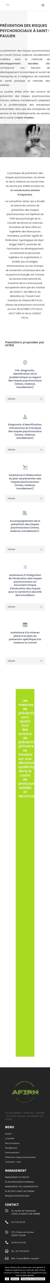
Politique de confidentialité (33, 1279)
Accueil (8, 1133)
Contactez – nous (13, 1161)
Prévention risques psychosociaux (20, 1157)
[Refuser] (46, 1273)
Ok (7, 1279)
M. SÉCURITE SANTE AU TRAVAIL (20, 1191)
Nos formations (12, 1143)
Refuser (15, 1279)
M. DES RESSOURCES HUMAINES (19, 1181)
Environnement (12, 1152)
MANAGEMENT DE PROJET (17, 1177)
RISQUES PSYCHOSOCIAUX (17, 1195)
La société (9, 1138)
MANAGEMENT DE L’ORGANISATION (21, 1186)
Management (11, 1147)
